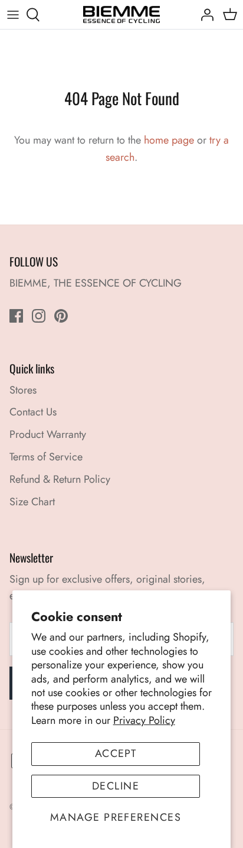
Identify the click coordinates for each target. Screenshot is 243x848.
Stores (23, 390)
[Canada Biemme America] (121, 14)
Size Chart (32, 501)
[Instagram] (38, 316)
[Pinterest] (61, 316)
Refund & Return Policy (59, 479)
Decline (115, 786)
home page (169, 140)
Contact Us (33, 412)
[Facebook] (16, 316)
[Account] (204, 15)
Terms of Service (46, 456)
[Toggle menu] (13, 15)
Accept (116, 753)
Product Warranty (47, 434)
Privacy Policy (144, 720)
